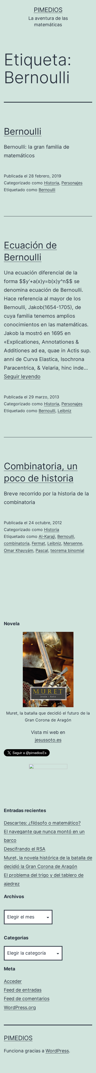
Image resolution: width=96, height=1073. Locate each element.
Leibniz (64, 410)
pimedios (48, 9)
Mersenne (72, 543)
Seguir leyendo (22, 376)
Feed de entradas (22, 990)
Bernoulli (22, 131)
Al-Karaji (47, 536)
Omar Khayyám (18, 550)
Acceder (13, 981)
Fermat (38, 543)
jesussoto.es (48, 740)
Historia (51, 182)
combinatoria (16, 543)
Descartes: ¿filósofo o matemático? (42, 823)
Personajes (71, 182)
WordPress (57, 1050)
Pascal (42, 550)
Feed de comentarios (26, 998)
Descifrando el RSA (24, 849)
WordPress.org (20, 1007)
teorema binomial (67, 550)
